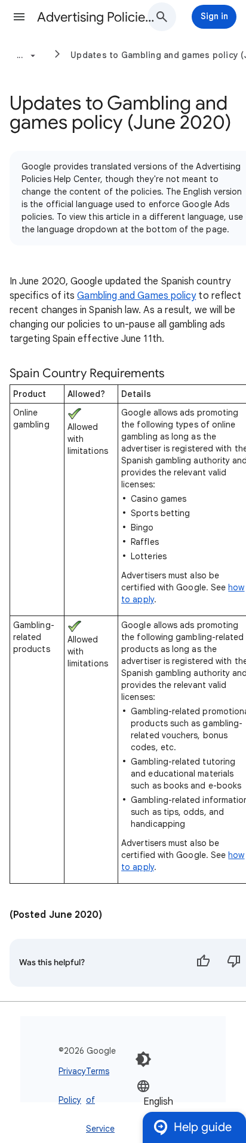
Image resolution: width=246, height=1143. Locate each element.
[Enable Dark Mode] (143, 1059)
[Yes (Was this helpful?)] (203, 963)
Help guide (203, 1127)
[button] (19, 16)
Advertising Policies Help (96, 17)
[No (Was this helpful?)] (234, 963)
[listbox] (172, 1101)
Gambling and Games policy (136, 296)
